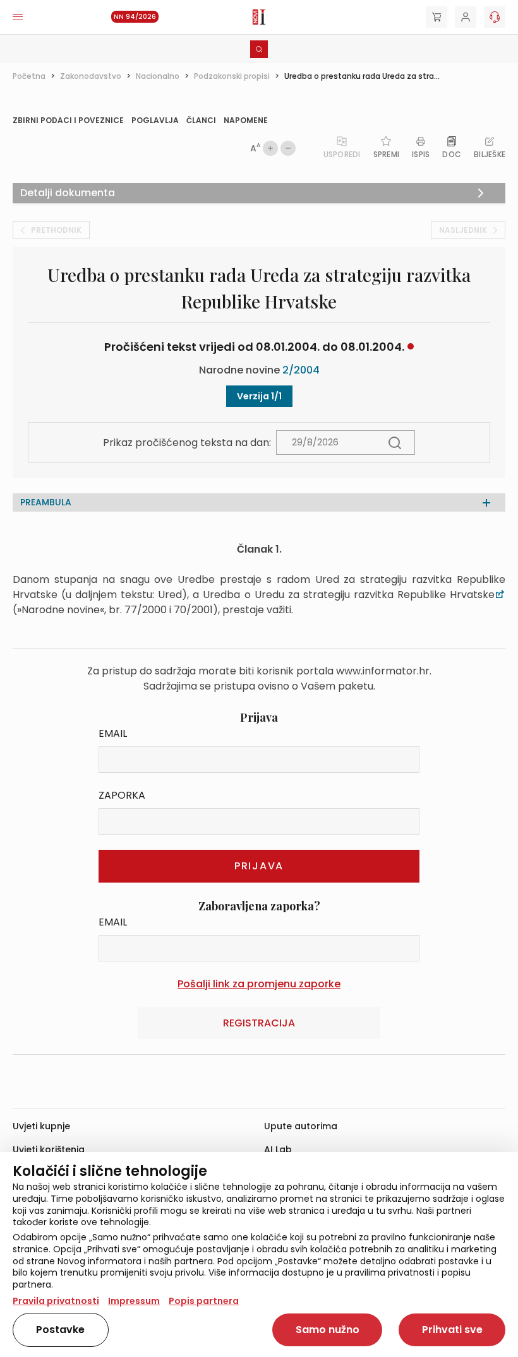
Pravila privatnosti (56, 1301)
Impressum (134, 1301)
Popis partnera (204, 1301)
